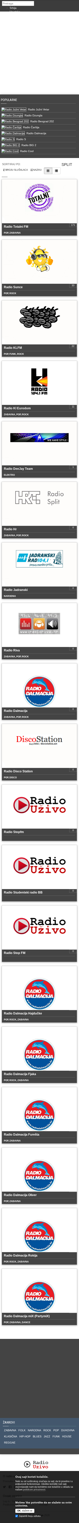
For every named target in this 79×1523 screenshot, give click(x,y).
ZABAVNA (10, 1430)
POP (56, 1430)
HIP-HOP (24, 1436)
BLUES (37, 1436)
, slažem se (24, 1510)
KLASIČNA (10, 1436)
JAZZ (47, 1436)
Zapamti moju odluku (30, 1516)
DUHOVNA (67, 1430)
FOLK (22, 1430)
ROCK (47, 1430)
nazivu (37, 170)
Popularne (10, 100)
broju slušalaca (16, 170)
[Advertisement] (39, 53)
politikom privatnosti (34, 1489)
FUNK (56, 1436)
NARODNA (34, 1430)
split (67, 164)
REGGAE (9, 1442)
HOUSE (67, 1436)
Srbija (13, 7)
